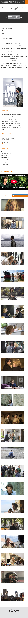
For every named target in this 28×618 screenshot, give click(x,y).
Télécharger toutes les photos (20, 195)
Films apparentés (6, 144)
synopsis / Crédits (7, 28)
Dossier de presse (7, 36)
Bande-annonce (6, 31)
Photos (4, 33)
